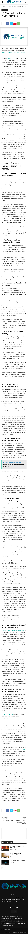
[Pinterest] (15, 911)
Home (2, 6)
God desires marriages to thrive (15, 137)
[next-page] (5, 868)
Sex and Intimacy (8, 6)
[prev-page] (2, 868)
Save (15, 23)
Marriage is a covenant (7, 714)
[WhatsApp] (18, 23)
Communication (5, 857)
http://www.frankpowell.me (14, 836)
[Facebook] (7, 23)
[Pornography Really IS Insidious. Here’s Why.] (5, 862)
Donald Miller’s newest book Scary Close (13, 630)
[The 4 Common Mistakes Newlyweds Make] (5, 855)
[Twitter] (11, 23)
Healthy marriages (6, 226)
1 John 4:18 (22, 749)
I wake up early (11, 58)
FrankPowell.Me (6, 19)
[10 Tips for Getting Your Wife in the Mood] (5, 848)
